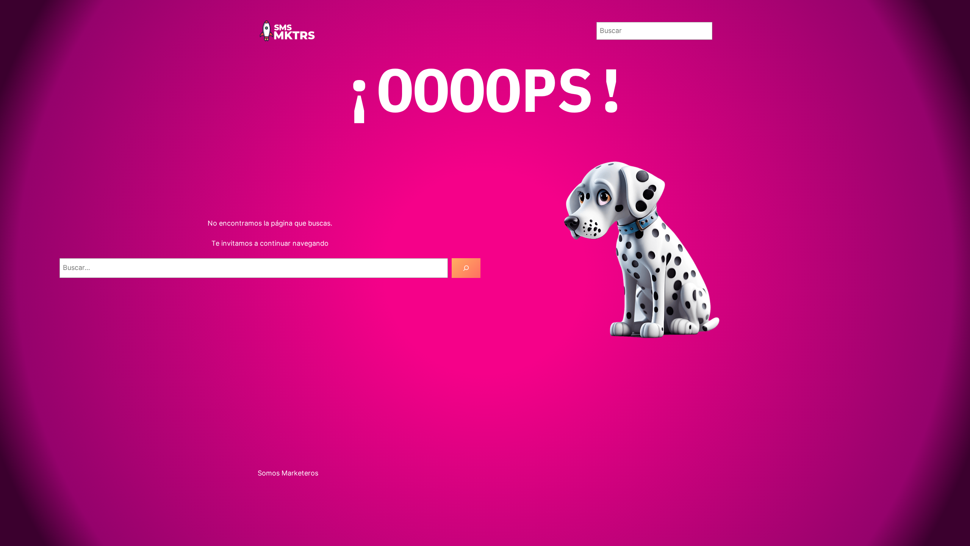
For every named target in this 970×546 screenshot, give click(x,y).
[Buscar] (466, 268)
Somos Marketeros (288, 473)
